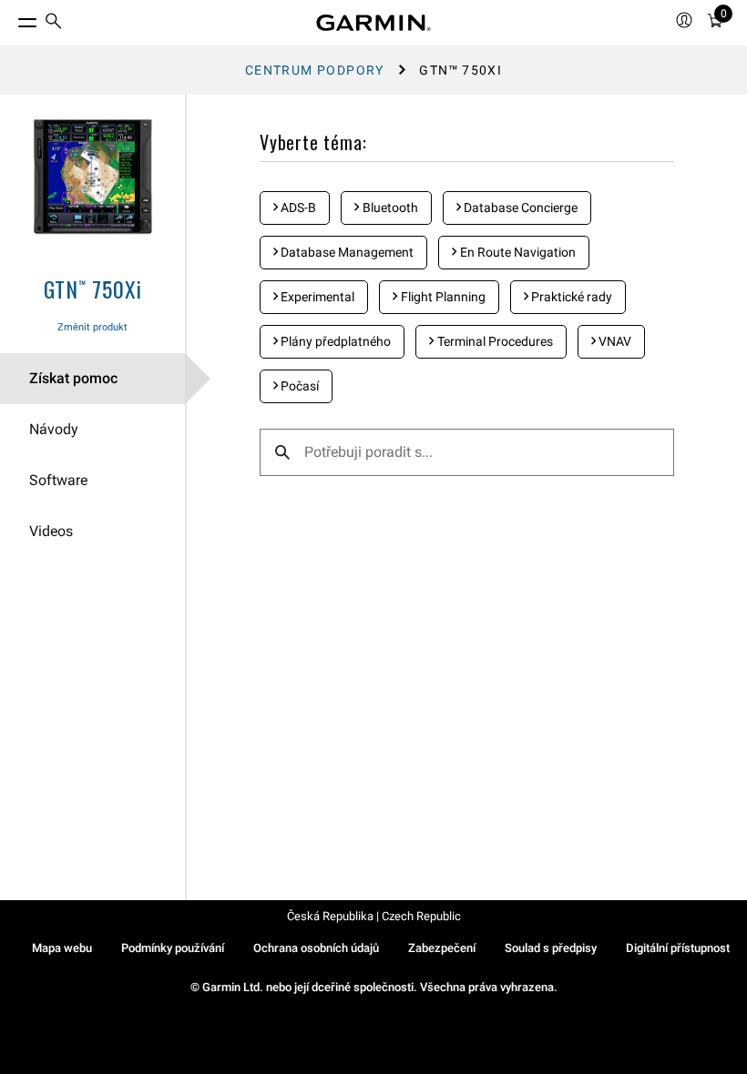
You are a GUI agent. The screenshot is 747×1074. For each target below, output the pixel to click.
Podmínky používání (172, 948)
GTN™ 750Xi (93, 288)
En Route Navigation (516, 252)
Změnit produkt (92, 327)
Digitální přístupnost (678, 948)
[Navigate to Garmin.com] (373, 23)
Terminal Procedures (494, 341)
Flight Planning (442, 296)
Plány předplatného (334, 341)
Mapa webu (62, 948)
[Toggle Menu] (11, 18)
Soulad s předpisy (551, 948)
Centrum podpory (314, 70)
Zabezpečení (442, 948)
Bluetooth (389, 207)
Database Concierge (519, 207)
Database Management (346, 252)
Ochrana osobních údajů (316, 948)
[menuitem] (53, 23)
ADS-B (297, 207)
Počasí (298, 386)
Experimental (316, 296)
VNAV (613, 341)
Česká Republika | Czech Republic (374, 916)
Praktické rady (570, 296)
